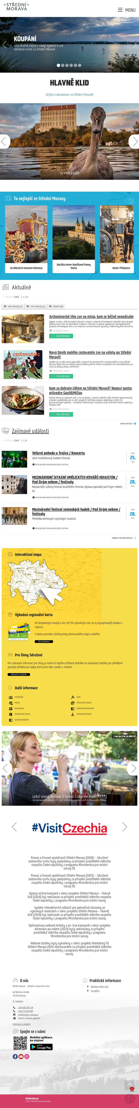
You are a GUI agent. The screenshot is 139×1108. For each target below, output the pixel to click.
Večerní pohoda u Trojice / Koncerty (58, 452)
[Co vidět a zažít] (69, 141)
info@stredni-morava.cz (27, 1014)
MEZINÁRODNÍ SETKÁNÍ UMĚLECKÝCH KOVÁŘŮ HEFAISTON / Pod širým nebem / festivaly (74, 479)
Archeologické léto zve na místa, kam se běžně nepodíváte (91, 316)
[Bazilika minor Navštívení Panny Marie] (74, 239)
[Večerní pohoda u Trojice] (14, 466)
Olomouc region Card (99, 986)
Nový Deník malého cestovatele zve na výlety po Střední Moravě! (90, 354)
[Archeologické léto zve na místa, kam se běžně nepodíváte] (23, 328)
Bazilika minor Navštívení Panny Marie (74, 266)
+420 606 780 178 (25, 1007)
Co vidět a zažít (69, 173)
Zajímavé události (30, 431)
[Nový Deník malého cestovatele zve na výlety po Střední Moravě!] (23, 364)
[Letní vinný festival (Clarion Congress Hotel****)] (69, 768)
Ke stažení (95, 990)
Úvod (16, 6)
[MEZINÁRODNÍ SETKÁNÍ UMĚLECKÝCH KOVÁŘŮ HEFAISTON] (14, 493)
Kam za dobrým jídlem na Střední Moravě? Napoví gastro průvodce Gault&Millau (90, 390)
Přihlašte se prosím (19, 674)
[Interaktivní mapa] (69, 586)
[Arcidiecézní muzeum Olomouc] (26, 239)
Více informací (44, 641)
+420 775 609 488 (25, 1011)
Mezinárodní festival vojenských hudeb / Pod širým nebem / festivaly (76, 511)
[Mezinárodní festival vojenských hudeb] (14, 524)
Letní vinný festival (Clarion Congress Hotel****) (69, 796)
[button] (126, 10)
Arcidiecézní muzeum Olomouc (26, 268)
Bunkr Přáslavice (121, 268)
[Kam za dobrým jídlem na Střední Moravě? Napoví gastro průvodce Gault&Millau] (23, 400)
